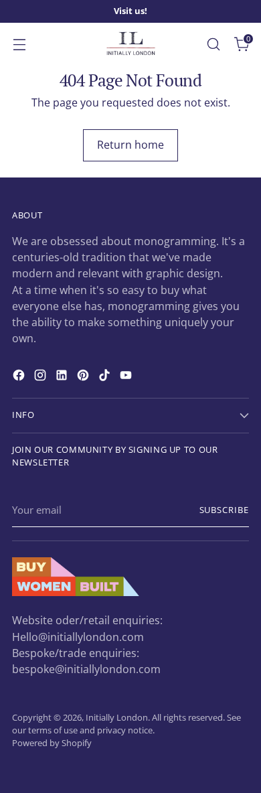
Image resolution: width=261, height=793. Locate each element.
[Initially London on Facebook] (20, 377)
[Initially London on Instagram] (41, 377)
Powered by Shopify (52, 743)
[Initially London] (130, 44)
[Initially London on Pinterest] (84, 377)
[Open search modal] (213, 44)
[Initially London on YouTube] (127, 377)
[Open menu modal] (19, 44)
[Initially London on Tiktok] (106, 377)
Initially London (117, 717)
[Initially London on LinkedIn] (63, 377)
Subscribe (224, 510)
